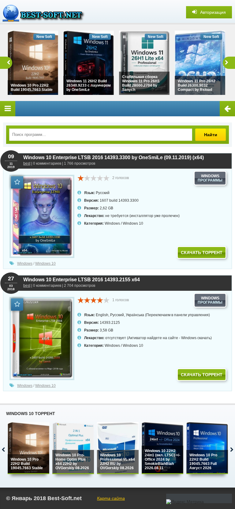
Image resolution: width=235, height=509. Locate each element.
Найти (210, 134)
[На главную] (46, 12)
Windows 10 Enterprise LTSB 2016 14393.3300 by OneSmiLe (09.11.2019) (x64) (113, 157)
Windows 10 (133, 223)
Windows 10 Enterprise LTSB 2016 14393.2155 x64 (81, 279)
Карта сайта (111, 498)
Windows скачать (196, 338)
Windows (112, 223)
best (26, 163)
